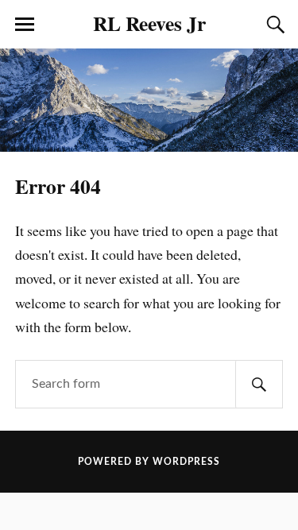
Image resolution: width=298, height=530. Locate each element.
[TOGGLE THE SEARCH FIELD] (273, 24)
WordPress (186, 461)
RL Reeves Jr (149, 23)
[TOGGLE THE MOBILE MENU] (24, 24)
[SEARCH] (259, 384)
